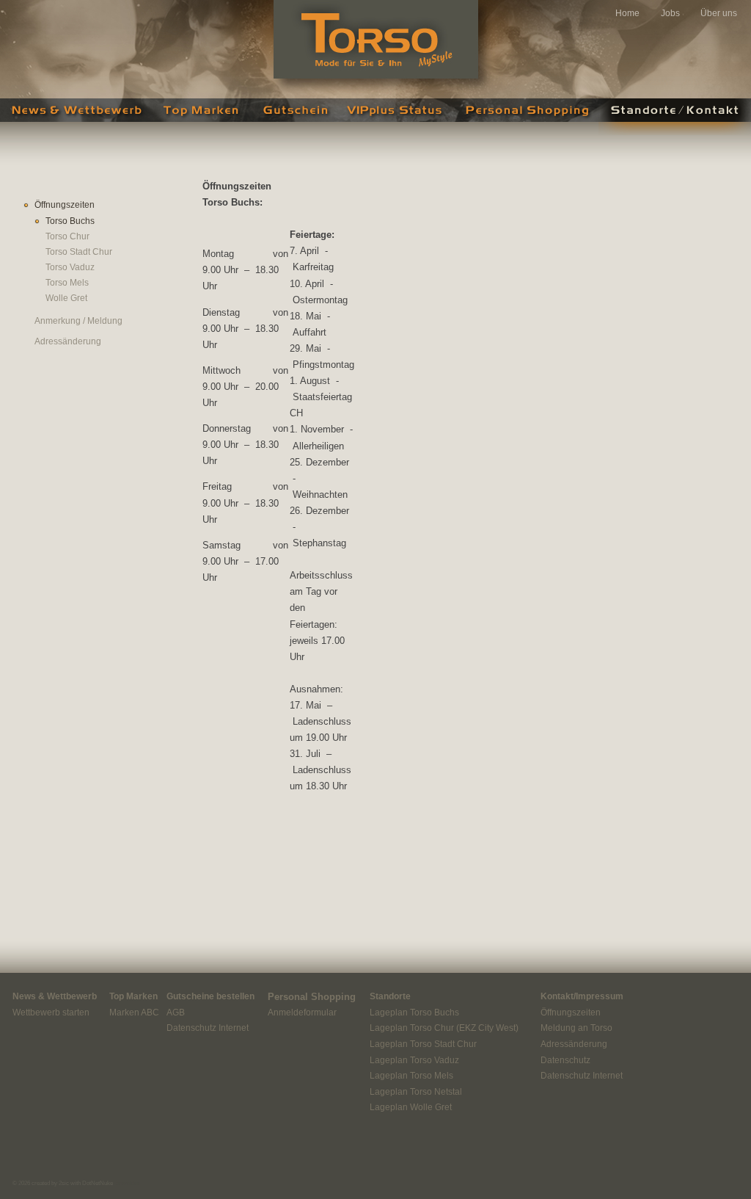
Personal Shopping (525, 116)
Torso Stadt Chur (78, 252)
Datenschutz (565, 1060)
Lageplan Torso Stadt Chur (423, 1044)
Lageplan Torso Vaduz (414, 1060)
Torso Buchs (70, 221)
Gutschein (293, 116)
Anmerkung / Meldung (78, 321)
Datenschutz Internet (207, 1028)
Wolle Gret (66, 298)
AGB (175, 1012)
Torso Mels (67, 283)
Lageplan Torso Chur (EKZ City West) (444, 1028)
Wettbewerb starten (50, 1012)
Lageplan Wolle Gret (411, 1107)
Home (627, 13)
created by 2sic (50, 1183)
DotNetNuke (97, 1183)
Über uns (718, 13)
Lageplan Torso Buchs (414, 1012)
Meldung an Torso (576, 1028)
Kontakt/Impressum (582, 996)
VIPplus (394, 116)
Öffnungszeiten (64, 205)
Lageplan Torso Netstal (416, 1092)
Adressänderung (67, 341)
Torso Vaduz (70, 267)
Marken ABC (134, 1012)
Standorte (390, 996)
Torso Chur (67, 236)
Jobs (670, 13)
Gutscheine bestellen (210, 996)
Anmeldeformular (302, 1012)
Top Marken (201, 116)
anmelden (128, 1183)
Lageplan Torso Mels (411, 1076)
